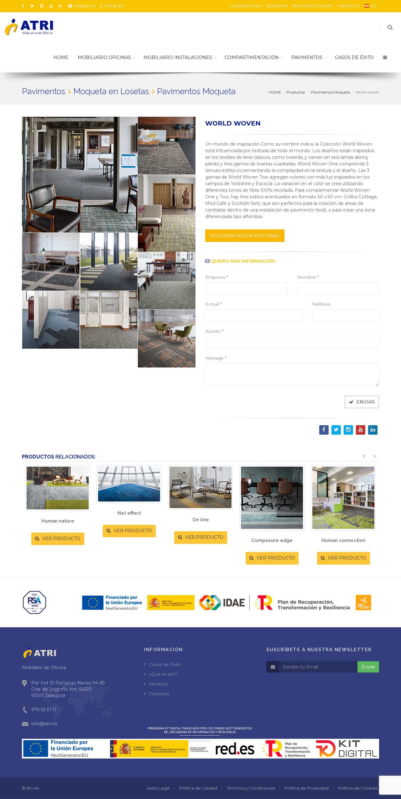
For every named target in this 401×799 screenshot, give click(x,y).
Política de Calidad (198, 788)
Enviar (368, 667)
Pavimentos (306, 57)
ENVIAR (365, 402)
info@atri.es (84, 5)
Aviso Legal (158, 788)
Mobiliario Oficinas (104, 57)
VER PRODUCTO (61, 538)
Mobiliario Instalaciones (177, 57)
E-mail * (213, 304)
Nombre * (308, 277)
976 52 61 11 (114, 5)
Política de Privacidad (306, 788)
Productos (295, 92)
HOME (60, 57)
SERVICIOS (277, 5)
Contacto (159, 693)
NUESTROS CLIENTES (312, 5)
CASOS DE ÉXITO (354, 57)
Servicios (158, 684)
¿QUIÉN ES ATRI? (246, 5)
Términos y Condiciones (251, 788)
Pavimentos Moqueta (330, 92)
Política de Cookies (358, 788)
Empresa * (216, 277)
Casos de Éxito (165, 664)
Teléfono (321, 304)
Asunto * (214, 331)
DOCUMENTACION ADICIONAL (244, 236)
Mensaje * (216, 358)
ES (373, 5)
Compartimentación (252, 57)
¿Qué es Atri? (163, 674)
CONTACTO (348, 5)
